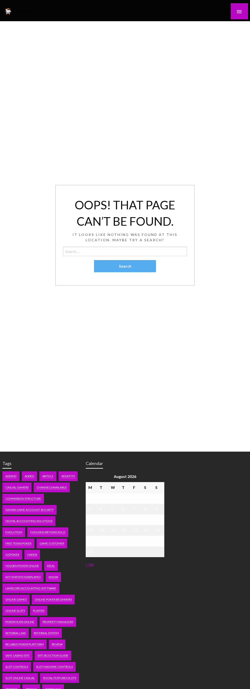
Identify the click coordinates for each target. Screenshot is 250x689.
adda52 (11, 476)
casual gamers (17, 487)
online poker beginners (53, 599)
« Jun (90, 564)
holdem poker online (22, 566)
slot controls (16, 667)
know (53, 577)
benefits (68, 476)
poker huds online (19, 622)
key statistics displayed (23, 577)
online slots (15, 610)
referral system (46, 633)
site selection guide (53, 655)
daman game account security (29, 510)
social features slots (59, 678)
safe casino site (17, 655)
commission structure (23, 498)
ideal (51, 566)
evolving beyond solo (47, 532)
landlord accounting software (30, 588)
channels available (52, 487)
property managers (57, 622)
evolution (13, 532)
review (57, 644)
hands (32, 554)
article (47, 476)
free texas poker (18, 543)
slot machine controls (54, 667)
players (38, 610)
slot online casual (20, 678)
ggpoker (12, 554)
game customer (52, 543)
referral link (15, 633)
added (29, 476)
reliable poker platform (24, 644)
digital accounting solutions (28, 521)
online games (16, 599)
